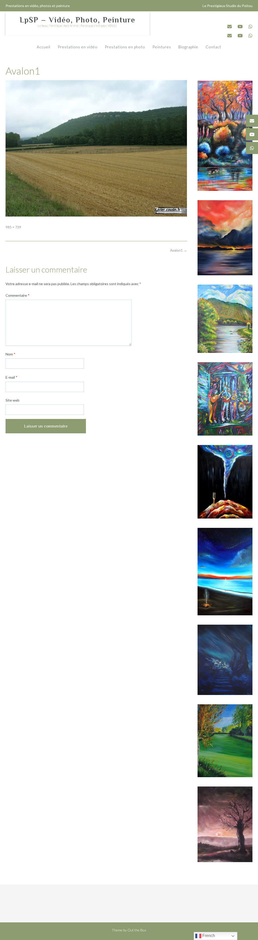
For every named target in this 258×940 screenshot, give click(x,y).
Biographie (188, 47)
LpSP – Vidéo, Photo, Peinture (77, 20)
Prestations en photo (125, 47)
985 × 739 (13, 227)
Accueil (43, 47)
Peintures (161, 47)
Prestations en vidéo (78, 47)
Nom (10, 354)
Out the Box (136, 930)
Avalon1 (178, 250)
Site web (12, 400)
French (208, 935)
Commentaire (17, 295)
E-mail (11, 377)
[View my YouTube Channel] (240, 26)
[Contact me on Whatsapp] (250, 26)
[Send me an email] (229, 26)
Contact (213, 47)
